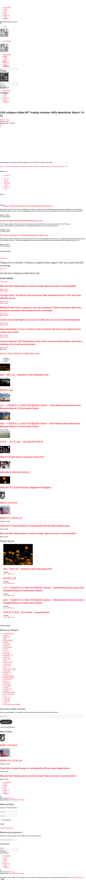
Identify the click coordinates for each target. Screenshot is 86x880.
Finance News (5, 121)
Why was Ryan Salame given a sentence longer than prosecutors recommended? (38, 286)
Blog (4, 14)
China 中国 (6, 644)
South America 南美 (9, 692)
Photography (7, 7)
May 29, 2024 (4, 289)
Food (4, 12)
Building (5, 642)
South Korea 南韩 (8, 694)
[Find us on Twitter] (0, 23)
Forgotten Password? (6, 828)
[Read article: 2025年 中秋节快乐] (43, 738)
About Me (6, 15)
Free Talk (6, 652)
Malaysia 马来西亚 (8, 677)
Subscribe (5, 722)
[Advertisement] (19, 2)
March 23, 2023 (4, 120)
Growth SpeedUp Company (16, 800)
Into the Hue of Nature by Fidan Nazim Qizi (19, 353)
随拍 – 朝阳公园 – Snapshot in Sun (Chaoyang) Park (24, 375)
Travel (5, 9)
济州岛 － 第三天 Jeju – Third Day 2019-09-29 (21, 442)
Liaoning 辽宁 (7, 672)
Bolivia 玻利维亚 (8, 640)
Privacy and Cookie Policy (76, 877)
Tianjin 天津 (6, 699)
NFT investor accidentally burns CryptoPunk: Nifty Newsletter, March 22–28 (24, 235)
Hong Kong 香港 (8, 662)
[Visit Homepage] (4, 36)
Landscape (6, 671)
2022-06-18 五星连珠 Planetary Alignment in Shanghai (25, 487)
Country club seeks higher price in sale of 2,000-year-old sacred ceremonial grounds (40, 320)
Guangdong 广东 (8, 655)
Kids (4, 667)
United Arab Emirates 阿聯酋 (11, 704)
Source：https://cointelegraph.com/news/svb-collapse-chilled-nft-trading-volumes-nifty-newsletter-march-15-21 (34, 166)
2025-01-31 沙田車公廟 (11, 518)
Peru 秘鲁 (6, 682)
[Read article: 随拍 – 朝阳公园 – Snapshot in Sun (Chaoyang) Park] (44, 554)
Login (5, 26)
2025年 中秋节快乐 (9, 503)
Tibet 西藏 (6, 701)
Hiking (5, 11)
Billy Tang (11, 798)
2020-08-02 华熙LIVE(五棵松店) (15, 472)
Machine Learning (8, 676)
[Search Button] (17, 83)
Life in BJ (6, 674)
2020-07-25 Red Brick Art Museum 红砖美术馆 (22, 457)
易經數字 (6, 19)
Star (4, 696)
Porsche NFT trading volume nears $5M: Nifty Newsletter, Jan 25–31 (21, 220)
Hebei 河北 (6, 657)
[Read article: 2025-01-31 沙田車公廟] (43, 753)
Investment (6, 664)
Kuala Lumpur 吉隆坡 (9, 669)
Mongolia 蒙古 (7, 679)
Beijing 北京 (6, 637)
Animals (5, 635)
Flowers (5, 649)
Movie (5, 681)
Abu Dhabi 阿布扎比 (9, 633)
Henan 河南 (6, 659)
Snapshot (6, 691)
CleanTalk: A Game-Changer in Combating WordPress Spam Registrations (35, 526)
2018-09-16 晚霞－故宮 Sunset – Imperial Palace (26, 612)
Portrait (5, 687)
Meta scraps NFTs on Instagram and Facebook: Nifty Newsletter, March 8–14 (28, 206)
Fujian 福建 (6, 653)
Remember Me (6, 820)
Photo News (7, 684)
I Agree (2, 879)
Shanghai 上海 (7, 689)
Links (4, 17)
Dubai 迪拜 (6, 645)
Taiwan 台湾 (6, 697)
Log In (2, 848)
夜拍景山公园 (6, 390)
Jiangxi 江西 (6, 666)
